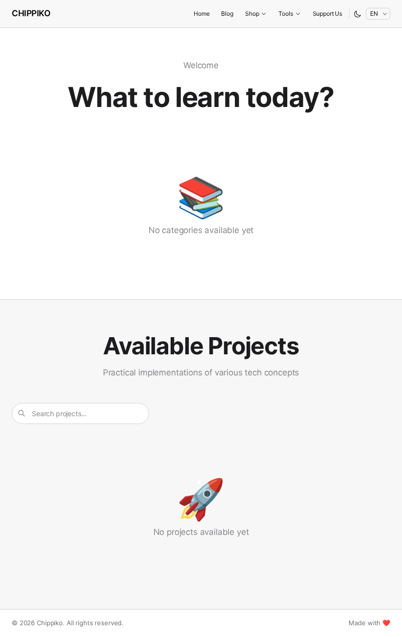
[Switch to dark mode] (358, 14)
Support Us (327, 13)
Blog (227, 13)
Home (202, 13)
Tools (285, 13)
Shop (252, 13)
